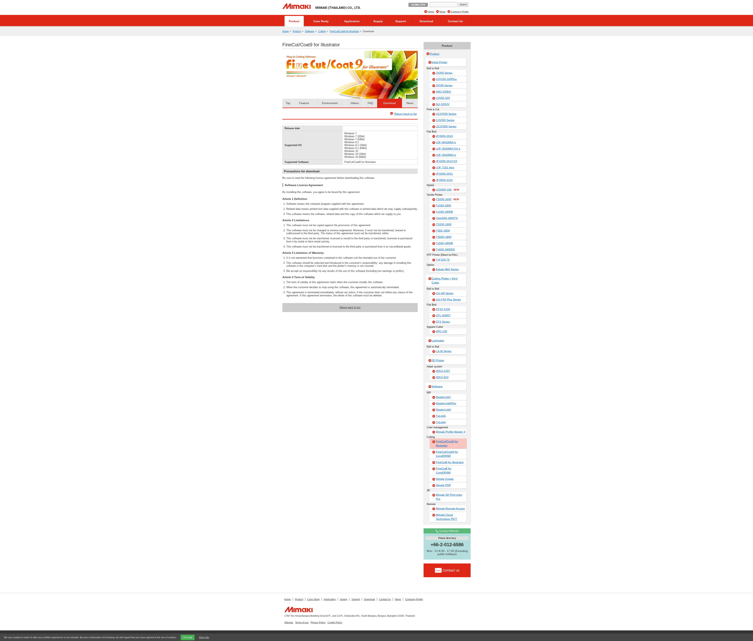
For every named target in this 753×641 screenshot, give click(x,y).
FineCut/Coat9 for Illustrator (344, 31)
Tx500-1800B (444, 243)
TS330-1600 (443, 224)
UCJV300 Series (446, 126)
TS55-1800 (443, 230)
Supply (378, 21)
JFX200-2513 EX (446, 161)
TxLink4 (441, 422)
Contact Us (455, 21)
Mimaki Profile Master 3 (450, 431)
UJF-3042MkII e (446, 154)
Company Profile (460, 11)
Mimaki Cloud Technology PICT (446, 516)
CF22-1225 (443, 309)
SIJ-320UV (442, 104)
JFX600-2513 (444, 136)
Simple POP (443, 485)
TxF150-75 (443, 259)
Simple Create (445, 478)
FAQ (370, 103)
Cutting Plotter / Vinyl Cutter (444, 280)
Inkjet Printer (439, 62)
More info (204, 637)
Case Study (321, 21)
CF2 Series (443, 321)
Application (352, 21)
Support (400, 21)
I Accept (187, 637)
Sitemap (288, 622)
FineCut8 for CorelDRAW (443, 470)
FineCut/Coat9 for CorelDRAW (447, 453)
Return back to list (405, 113)
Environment (330, 103)
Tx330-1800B (444, 211)
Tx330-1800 (443, 205)
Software (309, 31)
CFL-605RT (443, 315)
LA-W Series (443, 351)
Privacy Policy (318, 622)
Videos (354, 103)
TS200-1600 (447, 199)
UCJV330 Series (446, 113)
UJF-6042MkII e (446, 142)
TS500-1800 (443, 236)
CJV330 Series (445, 120)
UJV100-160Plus (446, 79)
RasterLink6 (443, 409)
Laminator (438, 340)
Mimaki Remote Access (450, 508)
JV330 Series (444, 85)
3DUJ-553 (442, 377)
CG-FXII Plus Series (448, 299)
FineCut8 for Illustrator (450, 462)
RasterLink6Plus (446, 403)
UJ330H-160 (447, 189)
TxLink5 (441, 415)
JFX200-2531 (444, 173)
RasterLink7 (443, 397)
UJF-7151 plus (445, 167)
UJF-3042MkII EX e (448, 148)
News (442, 11)
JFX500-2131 (444, 180)
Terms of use (302, 622)
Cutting (322, 31)
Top (288, 103)
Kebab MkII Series (447, 269)
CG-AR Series (444, 293)
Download (426, 21)
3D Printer (438, 360)
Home (431, 11)
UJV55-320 (443, 98)
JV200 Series (444, 72)
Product (294, 21)
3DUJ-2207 (443, 371)
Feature (304, 103)
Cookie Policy (334, 622)
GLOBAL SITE (418, 5)
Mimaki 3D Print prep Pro (449, 496)
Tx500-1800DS (445, 249)
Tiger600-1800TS (447, 218)
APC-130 (441, 331)
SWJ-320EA (443, 91)
